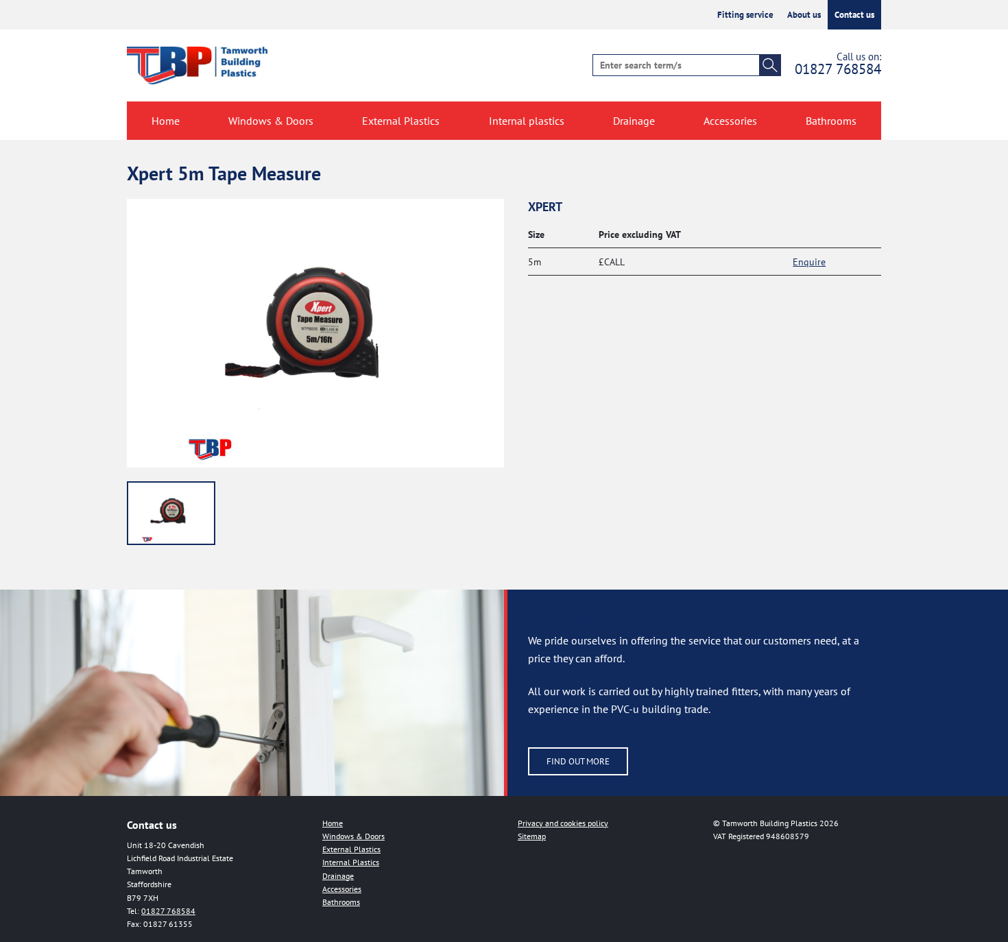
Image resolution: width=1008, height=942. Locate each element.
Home (332, 823)
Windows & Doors (353, 836)
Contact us (854, 15)
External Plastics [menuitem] (401, 121)
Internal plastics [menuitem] (526, 121)
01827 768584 (838, 69)
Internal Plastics (350, 862)
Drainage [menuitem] (634, 121)
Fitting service (745, 15)
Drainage (338, 876)
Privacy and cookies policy (563, 823)
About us (804, 15)
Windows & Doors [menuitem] (270, 121)
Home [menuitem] (166, 121)
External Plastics (351, 849)
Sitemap (532, 836)
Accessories (341, 889)
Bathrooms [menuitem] (831, 121)
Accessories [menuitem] (730, 121)
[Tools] (171, 513)
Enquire (809, 261)
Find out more (578, 761)
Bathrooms (341, 902)
